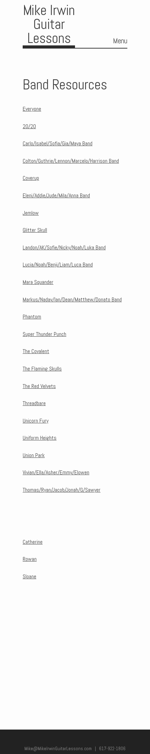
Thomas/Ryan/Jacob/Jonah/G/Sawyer (61, 489)
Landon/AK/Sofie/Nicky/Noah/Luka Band (64, 247)
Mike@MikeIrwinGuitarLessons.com (58, 749)
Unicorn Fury (35, 420)
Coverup (31, 178)
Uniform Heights (40, 437)
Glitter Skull (35, 230)
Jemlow (31, 213)
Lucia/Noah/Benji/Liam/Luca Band (58, 264)
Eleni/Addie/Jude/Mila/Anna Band (56, 195)
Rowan (30, 559)
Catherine (33, 542)
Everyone (32, 108)
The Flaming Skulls (42, 368)
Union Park (34, 455)
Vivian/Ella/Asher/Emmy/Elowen (56, 472)
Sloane (29, 576)
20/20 (29, 126)
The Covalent (36, 351)
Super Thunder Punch (44, 334)
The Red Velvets (39, 386)
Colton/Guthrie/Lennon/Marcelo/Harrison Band (71, 160)
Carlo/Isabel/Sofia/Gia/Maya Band (57, 143)
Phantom (32, 316)
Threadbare (34, 403)
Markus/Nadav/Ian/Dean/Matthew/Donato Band (72, 299)
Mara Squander (38, 282)
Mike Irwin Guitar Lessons (49, 24)
